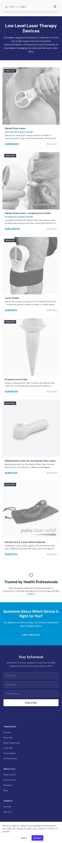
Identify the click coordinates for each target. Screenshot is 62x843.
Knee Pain (8, 737)
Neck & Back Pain (11, 743)
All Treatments (10, 758)
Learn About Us (31, 634)
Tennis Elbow (9, 753)
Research (7, 785)
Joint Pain (8, 748)
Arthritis (7, 732)
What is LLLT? (9, 774)
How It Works (9, 780)
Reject (24, 838)
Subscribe (31, 702)
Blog (5, 790)
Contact (7, 806)
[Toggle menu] (55, 6)
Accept (37, 838)
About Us (7, 811)
